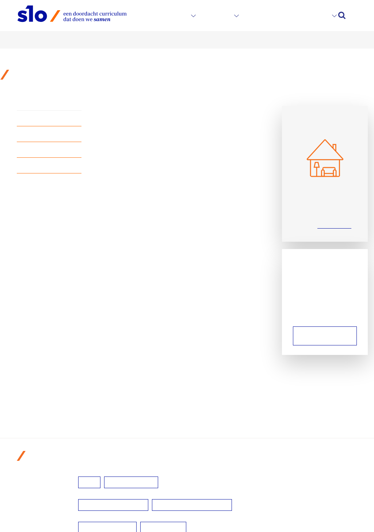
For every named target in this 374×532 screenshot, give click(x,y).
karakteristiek (41, 119)
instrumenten (268, 15)
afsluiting (35, 166)
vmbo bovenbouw (131, 482)
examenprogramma (49, 134)
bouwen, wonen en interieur (192, 505)
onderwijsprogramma (51, 150)
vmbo (89, 482)
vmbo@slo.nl (334, 225)
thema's (217, 15)
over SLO (313, 15)
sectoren (173, 15)
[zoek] (342, 15)
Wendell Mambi (319, 336)
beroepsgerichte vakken (113, 505)
